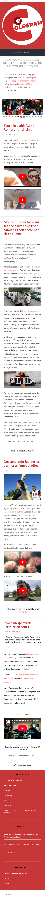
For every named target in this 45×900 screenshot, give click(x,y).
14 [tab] (41, 116)
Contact (7, 790)
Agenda (6, 800)
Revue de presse (10, 785)
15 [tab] (21, 118)
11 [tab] (32, 116)
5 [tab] (15, 116)
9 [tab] (27, 116)
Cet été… (7, 884)
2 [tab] (6, 116)
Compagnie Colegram (22, 895)
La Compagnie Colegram (13, 780)
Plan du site (8, 795)
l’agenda (22, 611)
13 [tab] (38, 116)
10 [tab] (29, 116)
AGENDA (32, 755)
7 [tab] (21, 116)
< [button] (5, 106)
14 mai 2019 (9, 239)
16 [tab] (24, 118)
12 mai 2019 (9, 470)
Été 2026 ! (8, 879)
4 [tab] (12, 116)
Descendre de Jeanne (30, 311)
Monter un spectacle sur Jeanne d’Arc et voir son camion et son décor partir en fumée (22, 228)
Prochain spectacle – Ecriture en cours (19, 625)
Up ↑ (37, 895)
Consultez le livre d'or (11, 853)
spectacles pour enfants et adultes (20, 81)
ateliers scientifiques (26, 78)
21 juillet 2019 (10, 134)
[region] (22, 107)
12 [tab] (35, 116)
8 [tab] (24, 116)
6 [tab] (18, 116)
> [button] (40, 106)
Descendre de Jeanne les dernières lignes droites (22, 464)
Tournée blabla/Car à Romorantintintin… (19, 128)
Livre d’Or (7, 805)
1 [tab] (3, 116)
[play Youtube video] (22, 176)
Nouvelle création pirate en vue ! (16, 874)
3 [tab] (9, 116)
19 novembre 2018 (12, 632)
